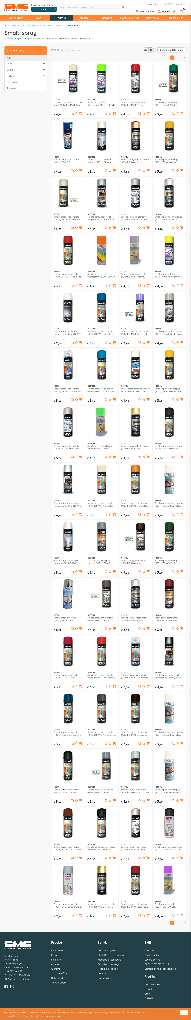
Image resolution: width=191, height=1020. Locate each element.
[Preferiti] (176, 11)
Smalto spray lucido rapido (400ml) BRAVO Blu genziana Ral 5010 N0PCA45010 (67, 733)
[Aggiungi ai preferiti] (76, 113)
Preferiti (148, 998)
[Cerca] (124, 7)
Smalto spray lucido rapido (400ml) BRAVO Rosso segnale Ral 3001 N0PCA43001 (68, 676)
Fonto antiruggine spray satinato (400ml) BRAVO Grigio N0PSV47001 (99, 561)
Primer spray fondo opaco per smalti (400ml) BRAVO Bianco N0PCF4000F (68, 103)
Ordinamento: (170, 50)
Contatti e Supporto (174, 3)
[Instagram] (12, 987)
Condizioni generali (108, 950)
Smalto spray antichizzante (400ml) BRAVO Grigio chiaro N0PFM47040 (168, 332)
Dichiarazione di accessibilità (160, 968)
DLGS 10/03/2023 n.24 (156, 964)
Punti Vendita (151, 955)
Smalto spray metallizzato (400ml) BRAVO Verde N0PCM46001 (99, 447)
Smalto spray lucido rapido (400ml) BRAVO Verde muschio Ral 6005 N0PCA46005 (167, 561)
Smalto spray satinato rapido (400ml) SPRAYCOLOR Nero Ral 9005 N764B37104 (168, 848)
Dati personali (152, 984)
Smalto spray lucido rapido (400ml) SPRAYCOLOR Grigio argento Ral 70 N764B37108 (67, 905)
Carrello (148, 988)
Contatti (102, 973)
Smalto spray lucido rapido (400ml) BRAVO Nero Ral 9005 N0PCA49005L (66, 791)
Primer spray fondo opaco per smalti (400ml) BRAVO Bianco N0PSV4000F (135, 390)
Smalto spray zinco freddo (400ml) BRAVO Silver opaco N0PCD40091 (67, 447)
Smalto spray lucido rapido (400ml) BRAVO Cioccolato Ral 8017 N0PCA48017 (134, 733)
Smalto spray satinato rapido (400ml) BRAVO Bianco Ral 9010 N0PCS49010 (168, 504)
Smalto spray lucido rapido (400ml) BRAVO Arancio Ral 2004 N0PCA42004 (134, 504)
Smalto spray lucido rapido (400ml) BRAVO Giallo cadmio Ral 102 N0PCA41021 (169, 390)
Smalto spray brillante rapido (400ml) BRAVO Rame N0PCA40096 (135, 161)
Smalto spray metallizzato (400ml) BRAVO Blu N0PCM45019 (66, 161)
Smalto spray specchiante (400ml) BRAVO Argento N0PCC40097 (133, 619)
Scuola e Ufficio (129, 18)
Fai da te (61, 18)
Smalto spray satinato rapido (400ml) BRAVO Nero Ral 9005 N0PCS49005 (168, 447)
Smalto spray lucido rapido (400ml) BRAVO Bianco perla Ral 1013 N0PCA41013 (67, 218)
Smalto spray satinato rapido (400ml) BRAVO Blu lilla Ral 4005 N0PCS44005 (135, 332)
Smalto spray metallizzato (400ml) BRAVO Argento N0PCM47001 (133, 275)
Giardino (107, 18)
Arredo (84, 18)
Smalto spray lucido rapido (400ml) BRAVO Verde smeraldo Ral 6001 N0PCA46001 (167, 103)
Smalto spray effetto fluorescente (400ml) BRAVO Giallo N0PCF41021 (168, 275)
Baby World (152, 18)
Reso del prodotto (108, 968)
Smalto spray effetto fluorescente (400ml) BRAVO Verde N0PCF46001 (101, 103)
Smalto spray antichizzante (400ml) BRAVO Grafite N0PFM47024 (100, 619)
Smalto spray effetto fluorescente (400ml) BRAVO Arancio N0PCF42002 (101, 275)
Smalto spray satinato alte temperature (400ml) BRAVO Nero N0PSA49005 (168, 676)
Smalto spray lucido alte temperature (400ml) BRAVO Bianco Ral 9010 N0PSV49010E (68, 332)
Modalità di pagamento (111, 955)
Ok (184, 1012)
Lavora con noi (152, 959)
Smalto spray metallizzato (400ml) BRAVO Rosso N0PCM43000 (133, 103)
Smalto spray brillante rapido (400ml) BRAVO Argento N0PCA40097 (168, 218)
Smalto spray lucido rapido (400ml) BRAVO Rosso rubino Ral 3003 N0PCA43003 (135, 905)
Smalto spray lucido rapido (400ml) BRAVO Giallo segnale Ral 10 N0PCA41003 (168, 161)
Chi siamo (149, 950)
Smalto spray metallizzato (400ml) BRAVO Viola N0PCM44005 (167, 905)
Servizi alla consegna (109, 964)
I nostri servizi (150, 3)
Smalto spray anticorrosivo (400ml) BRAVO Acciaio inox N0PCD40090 (134, 218)
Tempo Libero (175, 18)
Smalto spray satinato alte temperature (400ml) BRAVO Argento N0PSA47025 (101, 218)
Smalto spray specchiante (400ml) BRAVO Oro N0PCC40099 (66, 619)
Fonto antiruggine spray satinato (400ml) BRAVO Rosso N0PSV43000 (166, 619)
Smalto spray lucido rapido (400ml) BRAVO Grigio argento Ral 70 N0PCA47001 (100, 791)
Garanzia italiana (107, 977)
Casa (38, 18)
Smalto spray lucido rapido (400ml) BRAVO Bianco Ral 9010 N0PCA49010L (167, 791)
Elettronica (16, 18)
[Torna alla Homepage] (5, 25)
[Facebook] (6, 987)
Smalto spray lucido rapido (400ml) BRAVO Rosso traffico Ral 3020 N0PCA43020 (101, 676)
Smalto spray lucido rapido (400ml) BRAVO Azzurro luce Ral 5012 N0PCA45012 (101, 390)
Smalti (58, 25)
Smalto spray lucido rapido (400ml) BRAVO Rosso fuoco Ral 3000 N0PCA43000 (67, 275)
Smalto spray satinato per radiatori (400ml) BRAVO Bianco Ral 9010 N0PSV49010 (101, 161)
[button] (80, 114)
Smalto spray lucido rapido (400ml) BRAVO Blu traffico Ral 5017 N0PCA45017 (100, 332)
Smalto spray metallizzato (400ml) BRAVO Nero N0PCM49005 (133, 561)
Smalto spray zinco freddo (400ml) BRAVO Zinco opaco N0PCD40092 (134, 848)
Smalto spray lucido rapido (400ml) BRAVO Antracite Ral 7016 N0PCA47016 (101, 733)
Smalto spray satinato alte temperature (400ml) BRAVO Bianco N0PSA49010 (67, 504)
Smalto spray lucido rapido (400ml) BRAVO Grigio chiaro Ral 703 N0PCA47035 (135, 791)
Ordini (147, 993)
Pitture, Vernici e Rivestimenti (37, 25)
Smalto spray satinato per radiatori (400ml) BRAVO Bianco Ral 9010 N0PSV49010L (68, 561)
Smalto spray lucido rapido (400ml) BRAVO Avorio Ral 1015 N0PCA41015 (100, 504)
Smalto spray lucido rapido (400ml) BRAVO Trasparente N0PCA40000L (67, 390)
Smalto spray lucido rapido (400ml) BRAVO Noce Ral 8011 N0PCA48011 (68, 848)
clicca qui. (58, 1016)
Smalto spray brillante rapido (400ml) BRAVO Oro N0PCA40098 (135, 447)
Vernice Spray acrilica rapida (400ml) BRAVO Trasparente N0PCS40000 (134, 676)
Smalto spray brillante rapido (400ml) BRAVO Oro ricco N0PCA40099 (101, 905)
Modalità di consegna (109, 959)
